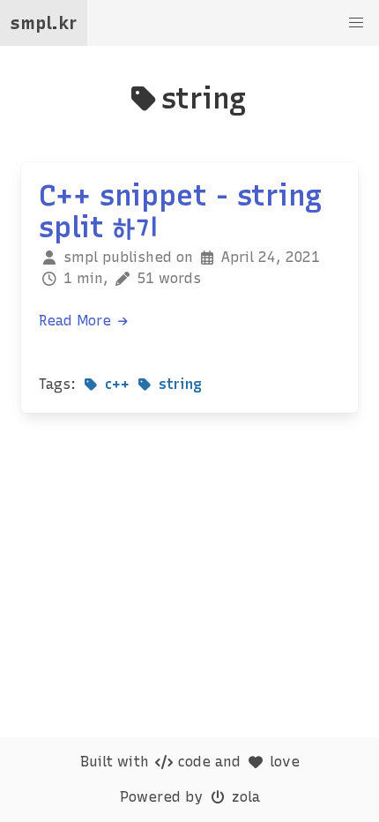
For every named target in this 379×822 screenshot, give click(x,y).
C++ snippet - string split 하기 (180, 211)
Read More (77, 320)
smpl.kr (44, 23)
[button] (356, 23)
